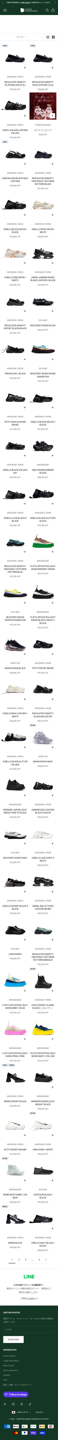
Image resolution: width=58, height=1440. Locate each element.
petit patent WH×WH (15, 1149)
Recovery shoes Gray (15, 858)
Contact (6, 1375)
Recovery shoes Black (43, 325)
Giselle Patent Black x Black (15, 907)
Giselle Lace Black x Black (15, 519)
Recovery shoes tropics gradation (15, 618)
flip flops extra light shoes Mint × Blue (15, 1006)
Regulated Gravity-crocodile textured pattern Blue (15, 569)
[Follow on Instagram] (13, 1404)
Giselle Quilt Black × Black (42, 1244)
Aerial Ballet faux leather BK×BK (42, 907)
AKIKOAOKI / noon (15, 77)
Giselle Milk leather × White (15, 715)
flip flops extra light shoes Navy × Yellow (43, 1054)
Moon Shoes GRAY (43, 761)
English (39, 1412)
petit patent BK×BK (42, 668)
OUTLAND (43, 320)
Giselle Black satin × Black (15, 230)
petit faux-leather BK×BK (15, 423)
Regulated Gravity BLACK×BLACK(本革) (15, 83)
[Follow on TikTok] (30, 1404)
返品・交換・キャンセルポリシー (17, 1384)
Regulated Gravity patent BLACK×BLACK (15, 327)
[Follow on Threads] (21, 1404)
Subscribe (13, 1339)
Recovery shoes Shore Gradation (43, 375)
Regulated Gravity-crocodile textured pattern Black (43, 181)
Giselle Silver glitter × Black (15, 763)
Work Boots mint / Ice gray (15, 1196)
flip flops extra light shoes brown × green (43, 567)
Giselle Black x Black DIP (15, 471)
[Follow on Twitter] (4, 1404)
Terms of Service (10, 1370)
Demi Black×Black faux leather (15, 179)
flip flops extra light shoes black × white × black (43, 620)
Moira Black (15, 1243)
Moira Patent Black (15, 1101)
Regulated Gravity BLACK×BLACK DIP (42, 715)
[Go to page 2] (46, 1259)
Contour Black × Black (43, 1196)
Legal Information (11, 1360)
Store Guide (8, 1365)
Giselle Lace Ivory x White (43, 859)
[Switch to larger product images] (47, 37)
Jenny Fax (15, 663)
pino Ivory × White (43, 1149)
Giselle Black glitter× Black (43, 519)
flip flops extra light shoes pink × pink (15, 1054)
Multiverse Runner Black (43, 471)
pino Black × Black (15, 373)
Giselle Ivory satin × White (43, 230)
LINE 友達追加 (26, 2)
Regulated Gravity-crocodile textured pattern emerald (43, 957)
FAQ (5, 1380)
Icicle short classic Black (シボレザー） (43, 1006)
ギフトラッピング (43, 130)
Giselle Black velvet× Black (43, 423)
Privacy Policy (9, 1356)
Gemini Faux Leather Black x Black (43, 811)
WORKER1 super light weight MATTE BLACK (15, 811)
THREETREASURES (43, 125)
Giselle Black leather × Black (15, 131)
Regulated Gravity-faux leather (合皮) (43, 83)
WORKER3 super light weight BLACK (43, 1103)
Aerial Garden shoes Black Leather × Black (42, 279)
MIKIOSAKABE (43, 465)
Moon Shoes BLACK (15, 668)
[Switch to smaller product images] (53, 37)
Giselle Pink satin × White (15, 279)
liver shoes (15, 954)
